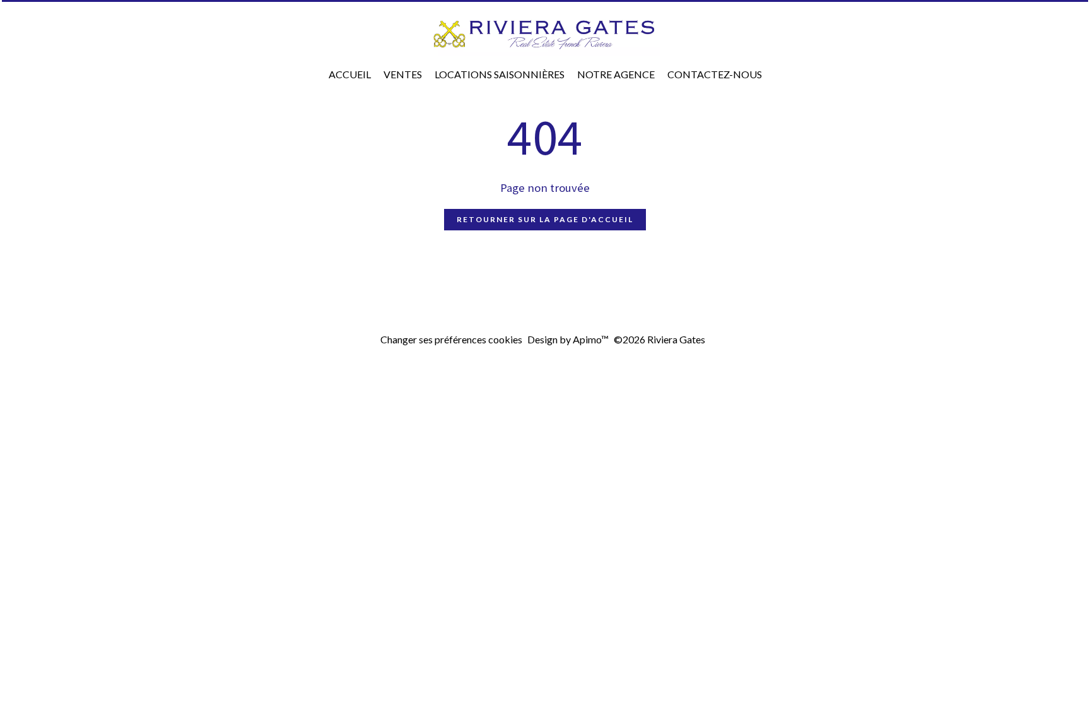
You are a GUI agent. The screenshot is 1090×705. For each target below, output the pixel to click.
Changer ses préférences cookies (451, 339)
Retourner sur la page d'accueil (545, 219)
